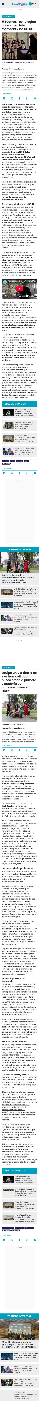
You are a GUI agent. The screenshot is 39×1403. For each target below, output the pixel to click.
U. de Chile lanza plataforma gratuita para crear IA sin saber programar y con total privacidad (25, 438)
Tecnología (8, 16)
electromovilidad (8, 1228)
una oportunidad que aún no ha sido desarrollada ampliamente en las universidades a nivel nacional (16, 895)
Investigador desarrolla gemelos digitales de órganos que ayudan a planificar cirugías (24, 451)
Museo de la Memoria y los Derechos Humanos (17, 115)
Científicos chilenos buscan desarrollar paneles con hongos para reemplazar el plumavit (25, 1218)
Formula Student (18, 931)
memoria (19, 461)
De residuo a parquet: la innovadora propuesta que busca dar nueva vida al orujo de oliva (25, 1192)
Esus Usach (19, 1228)
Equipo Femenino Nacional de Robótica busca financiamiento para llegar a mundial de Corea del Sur (25, 631)
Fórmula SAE (29, 1228)
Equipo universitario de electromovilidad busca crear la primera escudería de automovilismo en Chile (24, 425)
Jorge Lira (5, 724)
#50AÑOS (5, 461)
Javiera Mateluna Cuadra (11, 62)
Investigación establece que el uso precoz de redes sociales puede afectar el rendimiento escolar (26, 605)
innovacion (6, 1230)
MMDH (26, 461)
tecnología (6, 463)
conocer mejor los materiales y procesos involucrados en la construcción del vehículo (16, 1107)
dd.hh (12, 461)
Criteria (13, 152)
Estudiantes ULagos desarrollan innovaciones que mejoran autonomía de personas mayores (25, 1395)
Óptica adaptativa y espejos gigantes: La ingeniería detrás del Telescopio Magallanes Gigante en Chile (24, 412)
